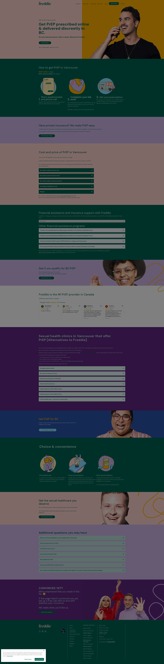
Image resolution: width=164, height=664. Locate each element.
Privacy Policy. (10, 656)
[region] (23, 655)
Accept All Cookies (39, 659)
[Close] (43, 650)
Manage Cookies (28, 659)
